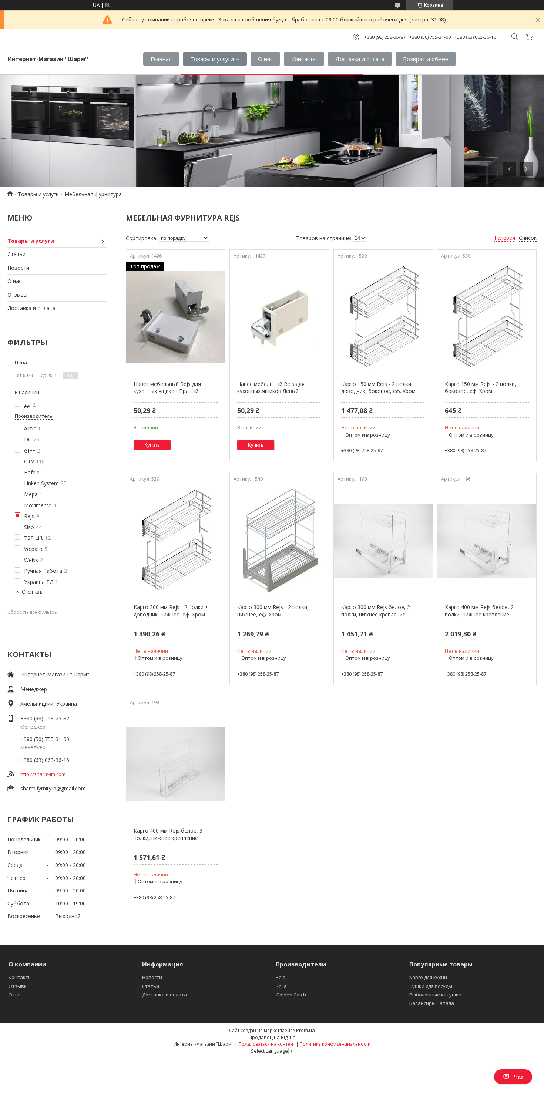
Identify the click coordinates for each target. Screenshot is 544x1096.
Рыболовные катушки (435, 994)
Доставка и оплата (360, 59)
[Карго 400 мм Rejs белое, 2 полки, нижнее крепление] (486, 540)
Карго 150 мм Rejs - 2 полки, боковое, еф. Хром (480, 387)
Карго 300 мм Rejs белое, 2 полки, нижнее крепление (375, 611)
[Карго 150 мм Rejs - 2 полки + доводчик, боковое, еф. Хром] (383, 317)
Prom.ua (305, 1030)
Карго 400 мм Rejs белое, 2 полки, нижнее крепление (479, 611)
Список (528, 237)
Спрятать (32, 592)
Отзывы (17, 294)
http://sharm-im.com (43, 774)
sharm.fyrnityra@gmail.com (53, 788)
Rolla (281, 986)
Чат (518, 1077)
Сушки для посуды (430, 986)
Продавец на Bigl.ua (272, 1037)
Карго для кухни (428, 977)
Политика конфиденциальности (335, 1044)
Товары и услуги (212, 59)
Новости (18, 267)
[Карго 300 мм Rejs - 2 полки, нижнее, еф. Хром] (279, 540)
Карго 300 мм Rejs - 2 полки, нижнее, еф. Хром (273, 611)
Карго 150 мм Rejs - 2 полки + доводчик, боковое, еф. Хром (378, 387)
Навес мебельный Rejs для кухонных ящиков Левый (271, 387)
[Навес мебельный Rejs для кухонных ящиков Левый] (279, 317)
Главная (161, 59)
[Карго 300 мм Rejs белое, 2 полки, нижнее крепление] (383, 540)
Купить (152, 445)
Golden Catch (291, 994)
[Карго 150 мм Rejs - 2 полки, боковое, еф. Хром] (486, 317)
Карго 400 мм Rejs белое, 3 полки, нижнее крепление (168, 834)
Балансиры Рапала (431, 1003)
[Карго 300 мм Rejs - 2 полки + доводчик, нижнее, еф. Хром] (175, 540)
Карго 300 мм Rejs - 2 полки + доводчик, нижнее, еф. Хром (171, 611)
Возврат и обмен (426, 59)
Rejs (280, 977)
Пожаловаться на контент (266, 1044)
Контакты (304, 59)
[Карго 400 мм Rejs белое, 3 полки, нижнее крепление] (175, 764)
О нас (265, 59)
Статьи (16, 254)
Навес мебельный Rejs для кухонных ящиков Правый (167, 387)
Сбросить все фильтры (32, 612)
